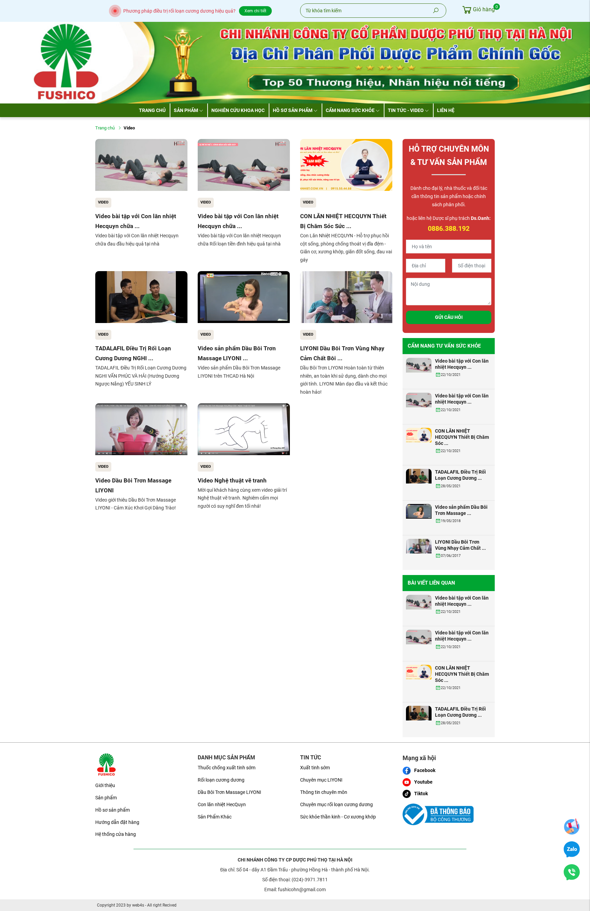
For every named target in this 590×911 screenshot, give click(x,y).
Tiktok (421, 793)
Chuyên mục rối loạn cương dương (336, 804)
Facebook (424, 770)
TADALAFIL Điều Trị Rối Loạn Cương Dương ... (460, 475)
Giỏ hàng (484, 8)
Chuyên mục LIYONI (321, 780)
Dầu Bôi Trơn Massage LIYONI (229, 792)
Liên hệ (445, 110)
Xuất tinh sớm (315, 767)
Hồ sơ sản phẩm (292, 110)
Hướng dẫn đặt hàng (117, 822)
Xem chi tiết (255, 11)
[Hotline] (572, 872)
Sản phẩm (186, 110)
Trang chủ (152, 110)
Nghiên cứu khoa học (238, 110)
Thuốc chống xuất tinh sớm (226, 767)
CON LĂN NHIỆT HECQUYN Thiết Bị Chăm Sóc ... (462, 437)
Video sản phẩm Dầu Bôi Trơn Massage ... (461, 510)
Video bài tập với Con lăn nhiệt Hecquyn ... (462, 364)
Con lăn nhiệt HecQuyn (222, 804)
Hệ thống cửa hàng (115, 834)
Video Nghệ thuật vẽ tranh (232, 480)
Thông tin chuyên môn (323, 792)
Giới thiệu (105, 785)
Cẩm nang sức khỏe (350, 110)
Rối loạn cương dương (221, 780)
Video (103, 202)
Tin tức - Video (406, 110)
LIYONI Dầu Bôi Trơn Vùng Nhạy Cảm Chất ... (460, 545)
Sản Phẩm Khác (214, 816)
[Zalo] (572, 849)
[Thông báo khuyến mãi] (572, 826)
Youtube (423, 782)
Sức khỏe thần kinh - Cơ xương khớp (338, 816)
